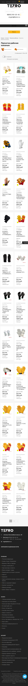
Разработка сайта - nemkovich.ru (20, 671)
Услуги (3, 628)
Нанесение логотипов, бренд (9, 601)
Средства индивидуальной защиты (10, 644)
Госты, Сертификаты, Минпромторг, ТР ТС (12, 619)
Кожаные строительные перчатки (19, 380)
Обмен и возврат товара (8, 570)
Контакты (4, 626)
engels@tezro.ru (14, 17)
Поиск (6, 11)
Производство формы (7, 614)
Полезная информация (7, 559)
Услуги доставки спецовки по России (11, 603)
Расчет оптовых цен (7, 608)
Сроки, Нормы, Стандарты (8, 589)
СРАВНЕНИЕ (13, 1)
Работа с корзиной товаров (9, 583)
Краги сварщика (6, 76)
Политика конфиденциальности (10, 623)
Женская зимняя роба (7, 662)
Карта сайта (5, 621)
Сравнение (4, 576)
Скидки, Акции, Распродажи (9, 561)
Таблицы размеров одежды (9, 599)
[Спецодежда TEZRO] (14, 7)
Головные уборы (6, 664)
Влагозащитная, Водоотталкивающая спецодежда (14, 658)
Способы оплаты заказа (8, 610)
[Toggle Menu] (26, 26)
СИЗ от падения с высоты (8, 655)
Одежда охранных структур (9, 653)
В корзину (11, 94)
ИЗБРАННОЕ (8, 1)
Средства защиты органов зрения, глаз (11, 649)
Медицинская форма (7, 638)
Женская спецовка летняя (8, 660)
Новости (4, 574)
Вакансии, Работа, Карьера (8, 563)
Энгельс (3, 1)
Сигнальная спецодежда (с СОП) (10, 640)
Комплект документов (7, 585)
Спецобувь (4, 646)
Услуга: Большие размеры (8, 617)
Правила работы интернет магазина (11, 572)
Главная (2, 38)
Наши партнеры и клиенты (8, 568)
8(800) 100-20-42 (13, 15)
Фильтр (14, 31)
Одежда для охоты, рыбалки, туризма (11, 651)
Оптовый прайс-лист (7, 606)
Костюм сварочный (6, 642)
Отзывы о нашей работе (8, 565)
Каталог (7, 38)
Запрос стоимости (6, 612)
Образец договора (6, 587)
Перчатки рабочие (14, 38)
